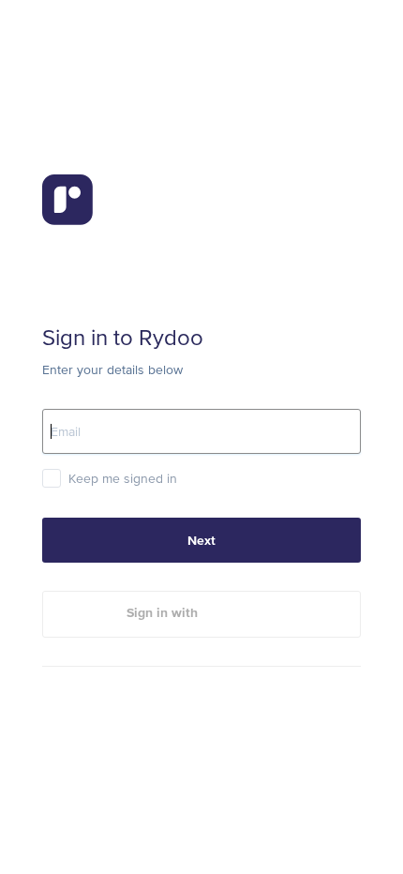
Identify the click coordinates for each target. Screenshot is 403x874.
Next (201, 540)
